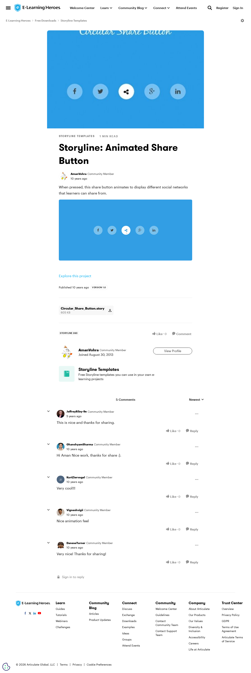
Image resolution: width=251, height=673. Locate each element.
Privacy (77, 664)
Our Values (196, 621)
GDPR (225, 621)
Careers (194, 643)
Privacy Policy (230, 615)
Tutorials (61, 615)
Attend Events (131, 645)
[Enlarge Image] (125, 230)
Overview (228, 608)
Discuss (127, 608)
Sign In (238, 8)
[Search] (209, 7)
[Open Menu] (242, 20)
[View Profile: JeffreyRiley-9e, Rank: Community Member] (61, 414)
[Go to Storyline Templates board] (67, 374)
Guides (60, 608)
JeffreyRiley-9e (76, 411)
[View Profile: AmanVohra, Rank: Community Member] (64, 176)
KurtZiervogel (75, 477)
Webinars (62, 621)
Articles (94, 613)
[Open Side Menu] (8, 8)
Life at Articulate (199, 649)
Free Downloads (45, 20)
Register (222, 8)
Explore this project (75, 276)
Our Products (197, 615)
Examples (128, 627)
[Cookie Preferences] (6, 667)
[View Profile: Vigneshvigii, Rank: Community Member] (61, 512)
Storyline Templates (74, 20)
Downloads (129, 621)
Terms (64, 664)
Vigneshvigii (74, 510)
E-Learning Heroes (18, 20)
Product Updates (100, 619)
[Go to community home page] (38, 8)
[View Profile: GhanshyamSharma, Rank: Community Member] (61, 447)
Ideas (125, 633)
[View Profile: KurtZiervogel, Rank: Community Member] (61, 479)
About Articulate (199, 608)
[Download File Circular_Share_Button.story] (110, 310)
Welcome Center (166, 608)
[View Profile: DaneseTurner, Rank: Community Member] (61, 545)
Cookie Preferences (99, 664)
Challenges (63, 627)
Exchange (128, 615)
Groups (127, 639)
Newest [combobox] (196, 400)
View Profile (172, 351)
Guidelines (162, 615)
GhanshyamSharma (79, 444)
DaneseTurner (75, 543)
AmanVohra (78, 173)
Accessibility (197, 637)
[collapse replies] (48, 411)
